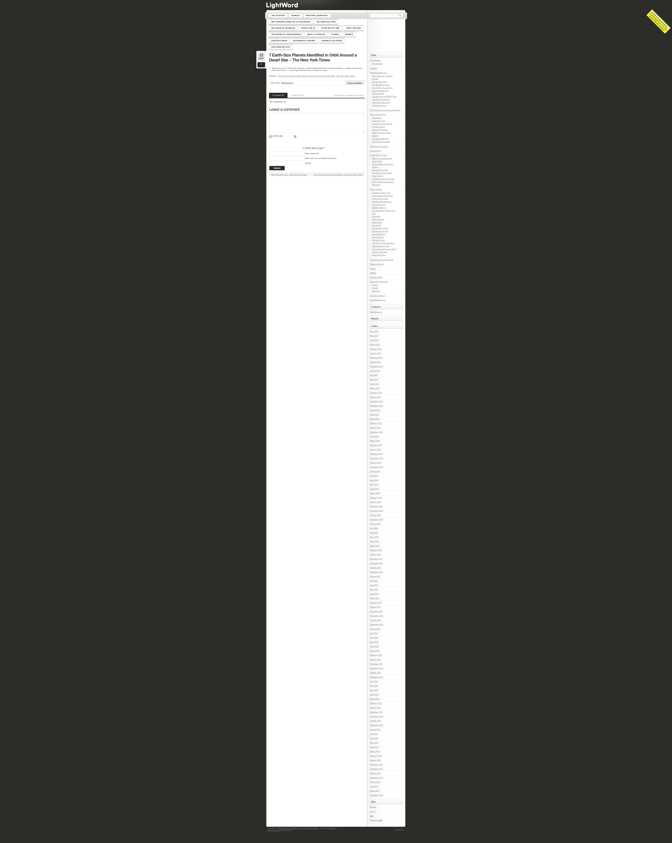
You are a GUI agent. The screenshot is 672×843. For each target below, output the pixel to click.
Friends (375, 288)
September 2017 (376, 572)
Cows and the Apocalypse (382, 196)
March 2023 (375, 344)
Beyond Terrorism (379, 82)
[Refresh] (295, 136)
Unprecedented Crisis (380, 246)
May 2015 (374, 690)
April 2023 (374, 340)
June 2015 (374, 686)
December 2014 (376, 712)
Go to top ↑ (400, 829)
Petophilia (376, 216)
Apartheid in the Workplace (383, 179)
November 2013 (376, 769)
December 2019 (376, 454)
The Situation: (375, 60)
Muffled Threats (378, 208)
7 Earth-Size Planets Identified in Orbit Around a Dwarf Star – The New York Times (313, 57)
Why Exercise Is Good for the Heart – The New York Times (338, 174)
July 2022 (374, 375)
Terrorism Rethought (380, 139)
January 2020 (375, 449)
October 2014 (375, 721)
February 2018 (376, 550)
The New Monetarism (381, 99)
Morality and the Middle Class (384, 96)
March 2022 (375, 388)
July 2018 (374, 528)
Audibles (373, 68)
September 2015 (376, 677)
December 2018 (376, 506)
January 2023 (375, 353)
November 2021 (376, 401)
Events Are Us (375, 151)
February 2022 (376, 392)
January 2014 (375, 760)
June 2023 (374, 331)
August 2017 (375, 576)
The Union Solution (378, 114)
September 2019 (376, 467)
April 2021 (374, 414)
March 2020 (375, 441)
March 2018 (375, 546)
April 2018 (374, 541)
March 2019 (375, 493)
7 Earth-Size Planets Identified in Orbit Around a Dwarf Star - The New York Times (316, 76)
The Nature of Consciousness (381, 260)
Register (373, 807)
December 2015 (376, 664)
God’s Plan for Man (380, 199)
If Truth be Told (378, 205)
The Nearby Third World (382, 173)
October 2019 (375, 462)
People (375, 285)
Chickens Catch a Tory (381, 193)
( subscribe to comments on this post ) (348, 95)
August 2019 (375, 471)
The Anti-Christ (378, 240)
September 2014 (376, 725)
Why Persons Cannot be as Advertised (385, 110)
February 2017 (376, 602)
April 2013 (374, 786)
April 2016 (374, 646)
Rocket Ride (377, 222)
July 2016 (374, 633)
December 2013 (376, 764)
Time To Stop (377, 176)
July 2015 (374, 681)
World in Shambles (379, 252)
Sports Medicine (378, 234)
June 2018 (374, 532)
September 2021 (376, 406)
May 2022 (374, 379)
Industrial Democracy (378, 73)
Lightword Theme (273, 830)
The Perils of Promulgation (383, 243)
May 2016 (374, 642)
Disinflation (377, 118)
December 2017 (376, 559)
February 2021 (376, 423)
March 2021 (375, 419)
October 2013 (375, 773)
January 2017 (375, 607)
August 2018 (375, 524)
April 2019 (374, 489)
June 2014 (374, 738)
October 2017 (375, 567)
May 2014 (374, 742)
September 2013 (376, 777)
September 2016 (376, 624)
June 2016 (374, 637)
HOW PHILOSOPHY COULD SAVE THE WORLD (299, 828)
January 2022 (375, 397)
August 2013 (375, 782)
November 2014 (376, 716)
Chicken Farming (379, 105)
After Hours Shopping (381, 102)
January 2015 (375, 707)
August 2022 (375, 371)
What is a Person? (377, 264)
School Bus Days (379, 255)
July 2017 (374, 581)
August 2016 (375, 629)
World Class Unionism (381, 142)
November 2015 (376, 668)
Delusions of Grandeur (379, 146)
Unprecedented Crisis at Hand (384, 249)
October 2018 (375, 515)
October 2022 (375, 362)
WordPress (332, 828)
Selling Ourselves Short (381, 133)
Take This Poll (378, 237)
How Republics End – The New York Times (289, 174)
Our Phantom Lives (378, 300)
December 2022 (376, 357)
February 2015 (376, 703)
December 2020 (376, 432)
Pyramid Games (378, 127)
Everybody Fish (378, 121)
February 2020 (376, 445)
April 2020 (374, 436)
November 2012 (376, 795)
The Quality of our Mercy (382, 88)
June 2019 (374, 480)
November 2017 (376, 563)
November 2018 (376, 511)
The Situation (377, 63)
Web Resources (287, 83)
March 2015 (375, 699)
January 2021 (375, 427)
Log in (372, 811)
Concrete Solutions (377, 296)
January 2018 (375, 554)
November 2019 (376, 458)
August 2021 (375, 410)
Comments (376, 820)
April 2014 (374, 747)
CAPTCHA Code (313, 148)
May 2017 (374, 589)
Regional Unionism (380, 130)
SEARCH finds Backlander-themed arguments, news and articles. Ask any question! (658, 21)
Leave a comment (355, 83)
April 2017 (374, 594)
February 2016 (376, 655)
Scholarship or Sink (380, 170)
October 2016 (375, 620)
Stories (372, 268)
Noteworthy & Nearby (379, 282)
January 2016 (375, 659)
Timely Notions (376, 189)
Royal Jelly (376, 225)
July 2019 (374, 476)
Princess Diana (378, 219)
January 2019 (375, 502)
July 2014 (374, 734)
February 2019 (376, 497)
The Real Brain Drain (380, 85)
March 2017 (375, 598)
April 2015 (374, 694)
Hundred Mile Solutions (382, 202)
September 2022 (376, 366)
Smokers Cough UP (380, 231)
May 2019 (374, 484)
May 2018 (374, 537)
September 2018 (376, 519)
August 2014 (375, 729)
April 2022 (374, 384)
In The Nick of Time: (378, 155)
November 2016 (376, 616)
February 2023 (376, 349)
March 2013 (375, 791)
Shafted (375, 136)
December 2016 (376, 611)
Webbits (373, 273)
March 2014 (375, 751)
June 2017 (374, 585)
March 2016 (375, 651)
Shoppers (376, 291)
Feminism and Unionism (382, 124)
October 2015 (375, 672)
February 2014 (376, 756)
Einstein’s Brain (376, 277)
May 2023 (374, 336)
